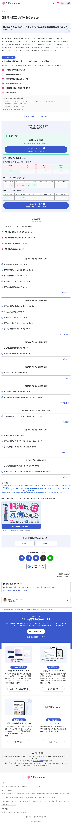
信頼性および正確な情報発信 (22, 763)
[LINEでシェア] (50, 558)
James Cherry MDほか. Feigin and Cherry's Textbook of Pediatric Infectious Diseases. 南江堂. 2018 (33, 492)
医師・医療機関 (38, 761)
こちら (34, 765)
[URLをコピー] (22, 558)
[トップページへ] (36, 779)
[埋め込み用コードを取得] (36, 558)
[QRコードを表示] (29, 558)
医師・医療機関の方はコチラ (36, 637)
